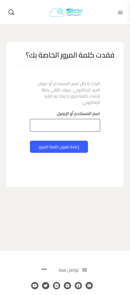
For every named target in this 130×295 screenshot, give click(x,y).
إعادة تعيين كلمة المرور (59, 147)
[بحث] (11, 12)
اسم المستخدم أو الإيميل (78, 113)
